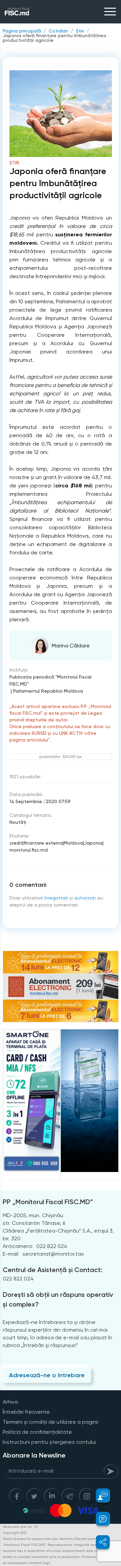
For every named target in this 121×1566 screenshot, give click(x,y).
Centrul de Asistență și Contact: (52, 1270)
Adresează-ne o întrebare (47, 1375)
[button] (99, 1495)
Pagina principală (22, 30)
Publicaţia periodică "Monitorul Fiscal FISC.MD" (50, 680)
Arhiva (10, 1402)
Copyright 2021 (15, 1533)
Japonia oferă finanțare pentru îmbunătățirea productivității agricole (54, 38)
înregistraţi (56, 898)
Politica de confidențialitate (37, 1432)
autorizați (85, 898)
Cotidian (58, 30)
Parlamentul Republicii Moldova (48, 691)
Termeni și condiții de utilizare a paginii (50, 1422)
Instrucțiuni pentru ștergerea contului (49, 1442)
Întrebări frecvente (26, 1412)
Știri (80, 30)
